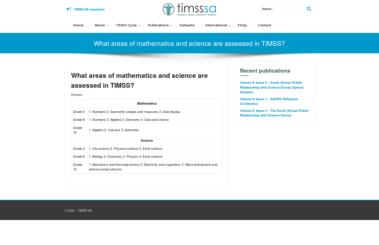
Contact (264, 25)
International (216, 25)
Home (78, 25)
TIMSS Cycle (126, 25)
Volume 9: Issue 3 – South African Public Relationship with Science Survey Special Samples (271, 87)
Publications (158, 25)
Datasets (187, 25)
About (100, 25)
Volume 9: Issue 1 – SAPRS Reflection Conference (269, 101)
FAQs (242, 25)
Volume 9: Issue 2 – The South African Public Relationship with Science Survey (274, 113)
